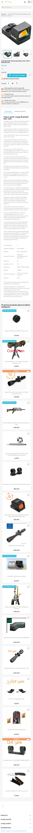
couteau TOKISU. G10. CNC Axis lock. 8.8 (16, 791)
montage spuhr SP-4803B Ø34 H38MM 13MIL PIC (17, 760)
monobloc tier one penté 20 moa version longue (16, 484)
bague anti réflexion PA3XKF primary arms (16, 331)
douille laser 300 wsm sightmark (17, 729)
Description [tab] (8, 111)
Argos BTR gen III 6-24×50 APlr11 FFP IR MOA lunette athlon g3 (16, 393)
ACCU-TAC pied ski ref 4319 (16, 699)
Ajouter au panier (17, 75)
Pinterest (16, 83)
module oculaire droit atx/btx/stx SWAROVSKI (16, 637)
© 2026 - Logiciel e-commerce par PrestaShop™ (14, 831)
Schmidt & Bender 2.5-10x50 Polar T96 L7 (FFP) (16, 668)
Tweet (12, 83)
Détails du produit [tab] (20, 111)
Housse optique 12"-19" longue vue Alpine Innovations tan (16, 362)
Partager (8, 83)
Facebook (2, 806)
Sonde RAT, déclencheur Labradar (16, 576)
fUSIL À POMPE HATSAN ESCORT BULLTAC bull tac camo (16, 423)
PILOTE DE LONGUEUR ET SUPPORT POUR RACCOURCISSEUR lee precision (16, 454)
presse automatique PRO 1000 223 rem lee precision (16, 607)
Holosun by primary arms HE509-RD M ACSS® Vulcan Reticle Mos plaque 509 (16, 515)
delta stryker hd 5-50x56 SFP (17, 545)
